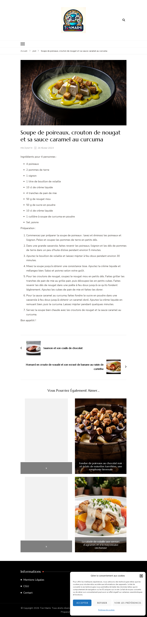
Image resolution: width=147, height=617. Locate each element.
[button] (141, 575)
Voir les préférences (127, 602)
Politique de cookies (106, 610)
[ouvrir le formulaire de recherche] (123, 20)
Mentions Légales (33, 579)
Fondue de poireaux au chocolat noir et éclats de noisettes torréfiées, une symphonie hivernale (100, 466)
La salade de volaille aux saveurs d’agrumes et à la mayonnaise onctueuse (100, 544)
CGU (26, 586)
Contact (28, 592)
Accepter (82, 602)
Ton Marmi (45, 608)
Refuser (102, 602)
